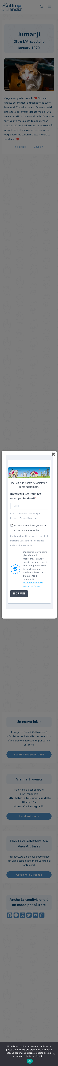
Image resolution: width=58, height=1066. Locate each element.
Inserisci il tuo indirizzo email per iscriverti (25, 496)
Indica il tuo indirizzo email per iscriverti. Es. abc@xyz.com (25, 516)
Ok (29, 1061)
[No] (54, 1054)
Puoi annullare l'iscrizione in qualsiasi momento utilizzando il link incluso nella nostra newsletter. (29, 540)
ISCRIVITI (19, 593)
